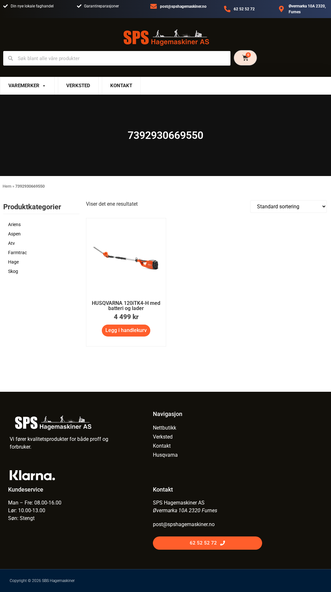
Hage (13, 262)
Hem (7, 186)
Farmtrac (17, 252)
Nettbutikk (164, 428)
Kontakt (121, 85)
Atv (11, 243)
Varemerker (23, 85)
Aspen (14, 233)
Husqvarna (165, 455)
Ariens (14, 224)
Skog (13, 271)
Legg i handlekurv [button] (126, 330)
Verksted (78, 85)
